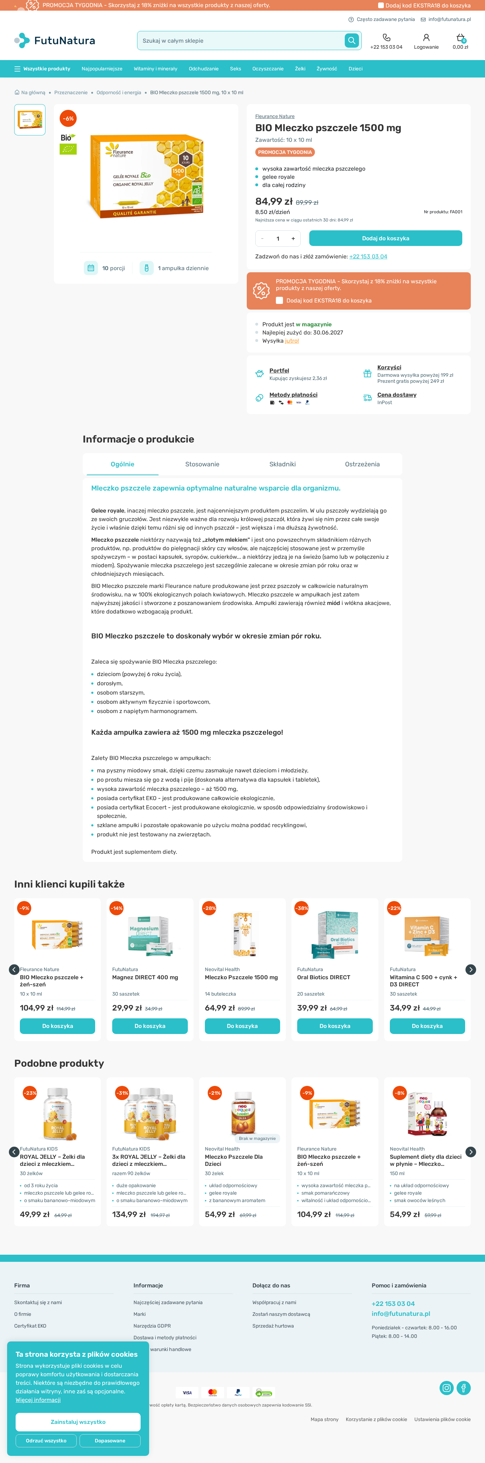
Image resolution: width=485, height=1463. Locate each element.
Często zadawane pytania (386, 19)
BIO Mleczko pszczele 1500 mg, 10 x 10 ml (196, 93)
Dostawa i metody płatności (164, 1338)
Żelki (300, 69)
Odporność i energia (119, 93)
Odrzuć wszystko (46, 1441)
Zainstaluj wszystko (78, 1422)
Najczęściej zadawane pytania (168, 1302)
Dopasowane (110, 1441)
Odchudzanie (204, 69)
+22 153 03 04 (368, 256)
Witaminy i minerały (156, 69)
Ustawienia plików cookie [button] (442, 1419)
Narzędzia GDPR (152, 1326)
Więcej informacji (38, 1400)
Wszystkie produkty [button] (46, 69)
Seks (235, 69)
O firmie (22, 1314)
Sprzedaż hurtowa (273, 1326)
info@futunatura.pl (450, 19)
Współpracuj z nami (274, 1302)
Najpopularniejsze (102, 69)
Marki (139, 1314)
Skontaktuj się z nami (38, 1302)
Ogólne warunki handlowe (162, 1349)
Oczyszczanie (268, 69)
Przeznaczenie (71, 93)
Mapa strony (325, 1419)
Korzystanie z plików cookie (376, 1419)
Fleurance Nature (275, 116)
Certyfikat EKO (30, 1326)
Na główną (33, 93)
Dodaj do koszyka (385, 238)
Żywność (327, 69)
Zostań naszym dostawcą (281, 1314)
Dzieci (356, 69)
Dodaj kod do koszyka (428, 5)
